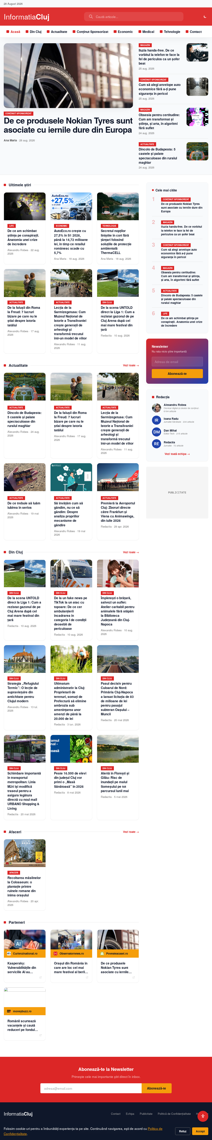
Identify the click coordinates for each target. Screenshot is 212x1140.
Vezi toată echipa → (177, 454)
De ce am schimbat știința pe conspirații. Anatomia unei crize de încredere (181, 321)
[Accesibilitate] (203, 1116)
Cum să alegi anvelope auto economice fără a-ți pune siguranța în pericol (160, 89)
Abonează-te (177, 373)
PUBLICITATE (177, 492)
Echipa (130, 1114)
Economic (125, 31)
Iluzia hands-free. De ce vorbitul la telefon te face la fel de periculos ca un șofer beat (159, 57)
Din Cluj (35, 31)
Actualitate (59, 31)
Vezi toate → (131, 365)
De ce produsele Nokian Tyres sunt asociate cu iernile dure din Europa (68, 124)
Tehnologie (172, 31)
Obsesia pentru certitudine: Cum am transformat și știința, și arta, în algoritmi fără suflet (159, 121)
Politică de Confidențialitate (174, 1114)
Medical (148, 31)
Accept (200, 1131)
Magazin (145, 45)
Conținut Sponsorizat (92, 31)
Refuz (183, 1131)
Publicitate (146, 1114)
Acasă (15, 31)
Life (165, 313)
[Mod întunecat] (205, 16)
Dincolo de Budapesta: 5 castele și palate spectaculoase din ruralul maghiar (158, 156)
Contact (196, 31)
